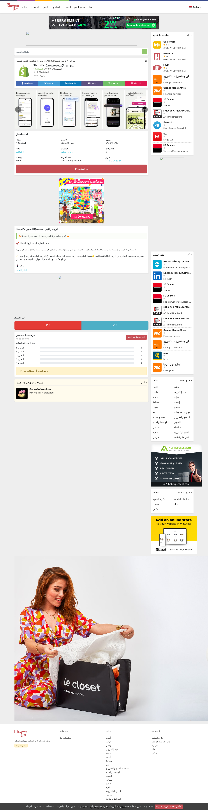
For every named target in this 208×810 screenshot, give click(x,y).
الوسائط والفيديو (160, 422)
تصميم (177, 407)
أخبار (46, 7)
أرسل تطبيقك (21, 745)
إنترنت (177, 402)
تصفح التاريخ (79, 7)
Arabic (195, 7)
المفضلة (67, 7)
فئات (24, 7)
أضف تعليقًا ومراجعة (136, 337)
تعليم (155, 412)
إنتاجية (155, 432)
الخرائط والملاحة (181, 437)
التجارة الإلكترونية (182, 432)
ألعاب (155, 387)
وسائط (156, 402)
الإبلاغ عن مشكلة (113, 160)
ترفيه (176, 387)
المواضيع (56, 7)
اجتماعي (156, 427)
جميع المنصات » (185, 492)
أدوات (176, 397)
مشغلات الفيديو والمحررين (183, 417)
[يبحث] (144, 51)
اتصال (90, 7)
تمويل (155, 407)
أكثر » (144, 382)
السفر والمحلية (159, 417)
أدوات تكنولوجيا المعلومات (183, 412)
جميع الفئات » (186, 380)
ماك (176, 504)
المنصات (35, 7)
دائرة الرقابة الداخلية (183, 499)
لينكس (156, 509)
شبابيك (156, 504)
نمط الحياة (178, 427)
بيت (41, 60)
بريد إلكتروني (180, 392)
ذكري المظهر (22, 60)
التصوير (177, 422)
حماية (155, 397)
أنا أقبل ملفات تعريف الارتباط (169, 806)
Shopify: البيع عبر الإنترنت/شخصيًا (61, 60)
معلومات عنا (65, 737)
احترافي (34, 60)
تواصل (156, 392)
